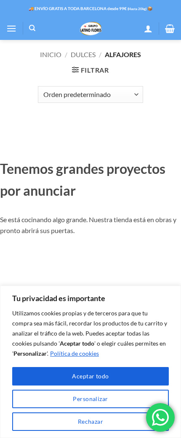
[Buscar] (32, 28)
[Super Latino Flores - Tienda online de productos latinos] (91, 28)
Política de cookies (74, 353)
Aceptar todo (90, 376)
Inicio (50, 54)
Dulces (83, 54)
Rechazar (90, 421)
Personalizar (90, 398)
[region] (90, 362)
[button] (11, 28)
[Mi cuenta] (148, 28)
